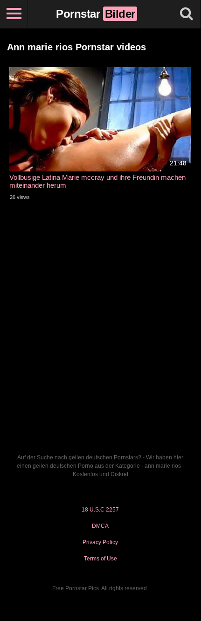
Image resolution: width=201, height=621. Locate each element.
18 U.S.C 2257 (100, 509)
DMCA (100, 526)
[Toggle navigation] (14, 14)
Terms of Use (100, 558)
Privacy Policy (100, 542)
